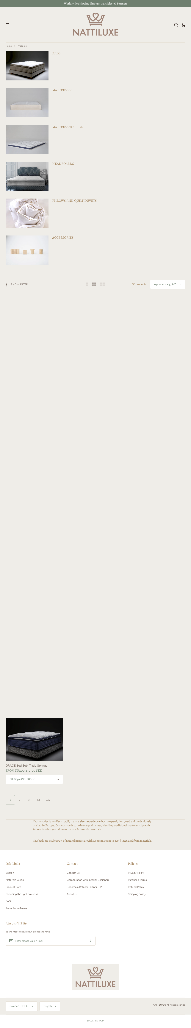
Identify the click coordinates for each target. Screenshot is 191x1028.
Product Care (13, 887)
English (47, 1006)
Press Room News (16, 908)
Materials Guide (15, 880)
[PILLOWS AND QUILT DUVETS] (95, 213)
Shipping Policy (137, 894)
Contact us (73, 872)
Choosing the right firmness (22, 894)
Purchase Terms (137, 880)
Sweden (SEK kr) (19, 1006)
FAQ (8, 901)
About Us (72, 894)
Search (10, 872)
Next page (44, 800)
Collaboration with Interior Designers (88, 880)
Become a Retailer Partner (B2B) (85, 887)
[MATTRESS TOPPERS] (95, 139)
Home (9, 46)
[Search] (176, 25)
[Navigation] (7, 25)
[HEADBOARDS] (95, 176)
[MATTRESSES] (95, 102)
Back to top (95, 1020)
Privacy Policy (136, 872)
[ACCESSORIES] (95, 250)
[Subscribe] (91, 941)
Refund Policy (136, 887)
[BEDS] (95, 66)
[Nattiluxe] (95, 24)
